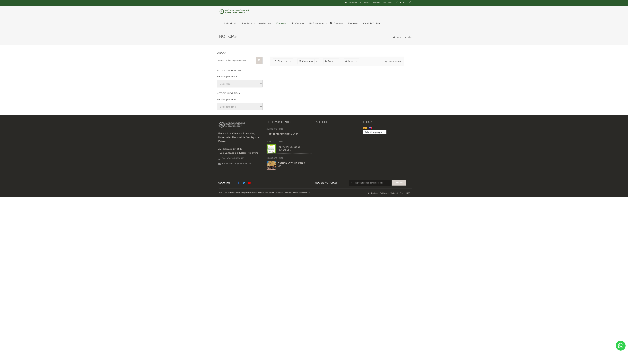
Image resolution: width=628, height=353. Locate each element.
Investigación (264, 23)
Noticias (353, 3)
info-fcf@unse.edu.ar (240, 163)
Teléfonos (365, 3)
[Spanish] (365, 128)
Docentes (338, 23)
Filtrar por (282, 61)
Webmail (376, 3)
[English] (371, 128)
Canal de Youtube (372, 23)
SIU (384, 3)
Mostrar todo (394, 61)
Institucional (230, 23)
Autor (350, 61)
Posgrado (353, 23)
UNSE (390, 3)
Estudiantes (318, 23)
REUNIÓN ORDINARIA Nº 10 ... (285, 134)
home (398, 37)
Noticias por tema (226, 99)
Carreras (299, 23)
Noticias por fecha (227, 76)
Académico (247, 23)
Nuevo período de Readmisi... (289, 148)
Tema (330, 61)
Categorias (307, 61)
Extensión (281, 23)
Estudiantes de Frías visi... (291, 165)
